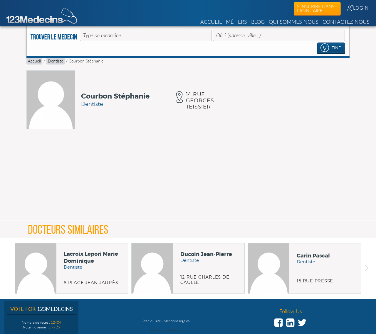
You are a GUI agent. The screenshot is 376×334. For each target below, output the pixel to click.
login (361, 8)
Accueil (211, 21)
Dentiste (55, 61)
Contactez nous (346, 21)
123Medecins (42, 16)
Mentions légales (176, 320)
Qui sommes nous (293, 21)
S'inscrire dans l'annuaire (316, 8)
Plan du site (152, 320)
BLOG (258, 21)
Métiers (236, 21)
